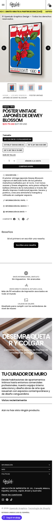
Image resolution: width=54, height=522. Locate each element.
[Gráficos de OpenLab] (8, 482)
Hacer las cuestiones (12, 494)
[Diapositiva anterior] (4, 48)
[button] (3, 4)
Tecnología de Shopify (39, 508)
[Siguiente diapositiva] (48, 48)
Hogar (5, 95)
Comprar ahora (26, 166)
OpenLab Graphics (18, 508)
